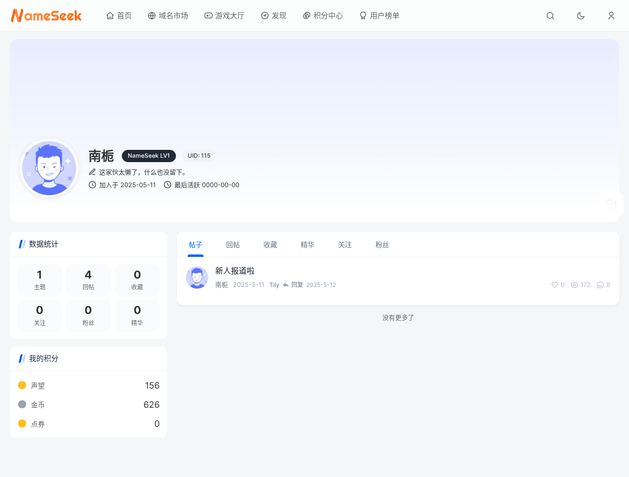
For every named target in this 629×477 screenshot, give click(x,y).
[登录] (611, 16)
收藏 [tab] (270, 244)
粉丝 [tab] (382, 244)
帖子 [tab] (195, 244)
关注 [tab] (345, 244)
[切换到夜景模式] (581, 16)
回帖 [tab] (233, 244)
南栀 (221, 284)
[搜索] (550, 16)
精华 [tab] (307, 244)
